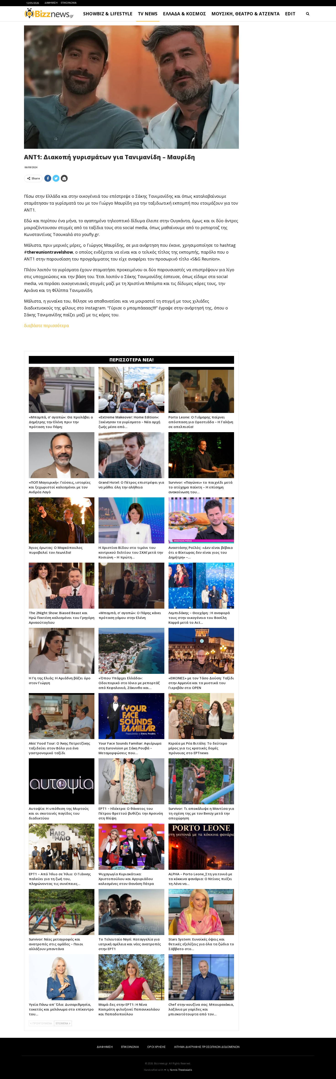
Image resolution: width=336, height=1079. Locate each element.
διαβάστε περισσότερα (46, 325)
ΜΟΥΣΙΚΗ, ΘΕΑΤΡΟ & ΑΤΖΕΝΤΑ (245, 14)
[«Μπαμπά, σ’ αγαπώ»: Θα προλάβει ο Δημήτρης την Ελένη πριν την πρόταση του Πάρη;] (61, 390)
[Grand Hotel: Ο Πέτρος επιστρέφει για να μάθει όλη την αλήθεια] (131, 455)
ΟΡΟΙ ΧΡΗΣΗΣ (156, 1047)
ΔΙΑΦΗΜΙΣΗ (51, 2)
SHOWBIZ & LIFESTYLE (107, 14)
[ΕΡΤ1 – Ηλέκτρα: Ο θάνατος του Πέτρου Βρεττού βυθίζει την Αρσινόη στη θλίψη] (131, 781)
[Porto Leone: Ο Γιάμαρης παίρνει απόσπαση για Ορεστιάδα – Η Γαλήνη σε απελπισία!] (201, 390)
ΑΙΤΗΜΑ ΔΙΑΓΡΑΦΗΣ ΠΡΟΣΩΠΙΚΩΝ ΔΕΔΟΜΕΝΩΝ (207, 1047)
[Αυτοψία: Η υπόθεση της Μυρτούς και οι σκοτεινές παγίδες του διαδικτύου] (61, 781)
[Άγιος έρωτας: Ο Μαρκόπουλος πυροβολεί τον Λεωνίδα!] (61, 520)
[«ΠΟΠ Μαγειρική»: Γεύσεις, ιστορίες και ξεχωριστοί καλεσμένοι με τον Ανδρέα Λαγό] (61, 455)
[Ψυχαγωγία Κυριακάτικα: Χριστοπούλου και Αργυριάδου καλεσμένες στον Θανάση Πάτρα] (131, 847)
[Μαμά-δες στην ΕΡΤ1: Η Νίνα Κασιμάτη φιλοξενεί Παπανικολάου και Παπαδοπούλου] (131, 977)
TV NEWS (147, 14)
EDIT (290, 14)
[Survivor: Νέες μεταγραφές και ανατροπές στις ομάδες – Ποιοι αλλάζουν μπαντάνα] (61, 912)
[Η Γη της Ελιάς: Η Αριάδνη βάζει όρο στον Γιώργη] (61, 651)
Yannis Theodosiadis (181, 1069)
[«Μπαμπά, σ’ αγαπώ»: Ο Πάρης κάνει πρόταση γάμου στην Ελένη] (131, 586)
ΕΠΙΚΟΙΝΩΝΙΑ (68, 2)
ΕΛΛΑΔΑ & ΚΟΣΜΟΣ (184, 14)
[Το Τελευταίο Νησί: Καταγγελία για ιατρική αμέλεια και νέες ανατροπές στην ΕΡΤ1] (131, 912)
